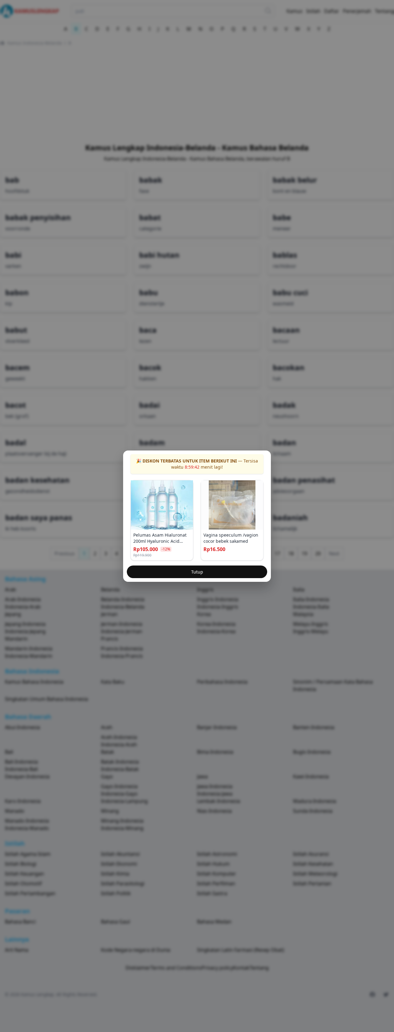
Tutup (197, 572)
